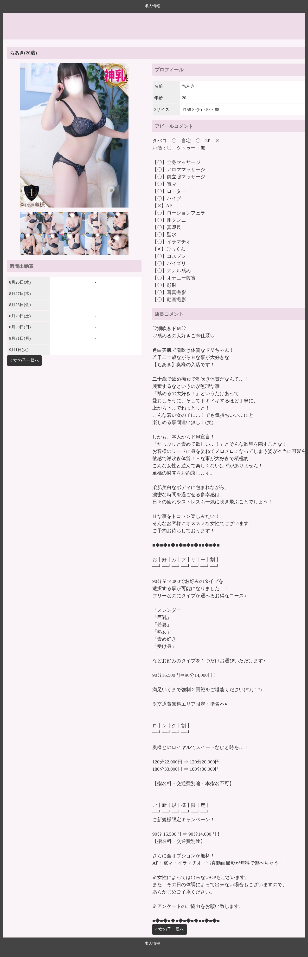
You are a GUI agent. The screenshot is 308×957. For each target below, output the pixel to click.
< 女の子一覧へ (24, 360)
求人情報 (152, 6)
